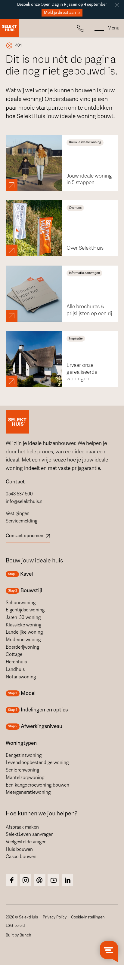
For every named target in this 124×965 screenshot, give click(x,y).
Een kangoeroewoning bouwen (37, 785)
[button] (80, 28)
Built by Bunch (18, 935)
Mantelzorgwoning (25, 777)
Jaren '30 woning (23, 617)
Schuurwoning (21, 602)
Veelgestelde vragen (26, 842)
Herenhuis (16, 662)
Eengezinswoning (24, 755)
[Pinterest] (39, 880)
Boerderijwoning (22, 647)
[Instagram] (11, 880)
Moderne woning (23, 639)
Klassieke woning (23, 625)
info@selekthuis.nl (25, 501)
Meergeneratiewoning (28, 792)
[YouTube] (53, 880)
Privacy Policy (55, 917)
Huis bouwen (19, 849)
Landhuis (15, 669)
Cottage (14, 654)
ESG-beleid (15, 925)
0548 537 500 (19, 494)
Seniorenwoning (22, 770)
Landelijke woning (24, 632)
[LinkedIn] (67, 880)
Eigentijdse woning (25, 610)
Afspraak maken (22, 827)
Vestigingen (17, 513)
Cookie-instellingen (88, 917)
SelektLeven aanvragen (30, 834)
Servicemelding (21, 521)
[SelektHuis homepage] (9, 28)
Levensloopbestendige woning (37, 762)
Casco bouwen (21, 856)
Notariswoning (21, 677)
